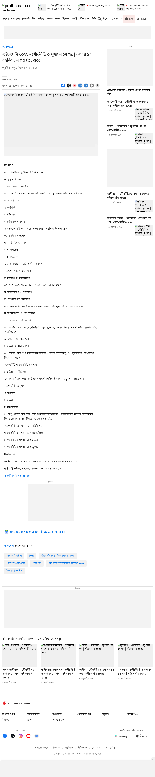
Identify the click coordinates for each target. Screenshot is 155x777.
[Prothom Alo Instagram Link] (22, 736)
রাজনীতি (26, 18)
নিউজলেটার (110, 747)
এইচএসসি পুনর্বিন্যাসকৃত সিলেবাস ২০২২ (66, 563)
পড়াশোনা (7, 47)
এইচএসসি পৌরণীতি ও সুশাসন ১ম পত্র (57, 556)
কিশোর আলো (33, 714)
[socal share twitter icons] (69, 87)
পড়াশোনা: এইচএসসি (16, 563)
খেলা (57, 18)
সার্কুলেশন (69, 747)
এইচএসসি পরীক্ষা (14, 556)
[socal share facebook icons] (63, 87)
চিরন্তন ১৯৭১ (133, 714)
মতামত (49, 18)
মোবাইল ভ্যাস (59, 720)
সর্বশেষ (5, 18)
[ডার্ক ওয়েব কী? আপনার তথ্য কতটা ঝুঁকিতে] (121, 7)
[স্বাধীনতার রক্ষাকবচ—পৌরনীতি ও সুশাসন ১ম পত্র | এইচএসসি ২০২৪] (58, 655)
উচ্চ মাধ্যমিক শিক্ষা (15, 571)
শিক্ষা (31, 556)
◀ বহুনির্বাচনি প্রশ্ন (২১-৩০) (17, 476)
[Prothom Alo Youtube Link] (30, 736)
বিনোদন (65, 18)
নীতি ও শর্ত (82, 747)
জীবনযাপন (84, 18)
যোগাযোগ (96, 747)
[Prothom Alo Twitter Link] (14, 736)
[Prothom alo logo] (16, 704)
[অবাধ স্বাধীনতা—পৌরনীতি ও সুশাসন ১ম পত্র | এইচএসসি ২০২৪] (19, 655)
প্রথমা (29, 720)
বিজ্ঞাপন (56, 747)
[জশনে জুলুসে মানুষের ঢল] (81, 7)
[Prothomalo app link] (121, 736)
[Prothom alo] (17, 7)
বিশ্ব (34, 18)
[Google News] (36, 736)
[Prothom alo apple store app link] (143, 736)
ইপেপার (5, 720)
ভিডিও (94, 18)
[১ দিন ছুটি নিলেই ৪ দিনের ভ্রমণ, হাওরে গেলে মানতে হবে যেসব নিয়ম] (42, 7)
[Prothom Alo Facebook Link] (6, 736)
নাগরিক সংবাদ (8, 714)
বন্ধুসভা (105, 714)
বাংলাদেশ (15, 18)
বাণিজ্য (41, 18)
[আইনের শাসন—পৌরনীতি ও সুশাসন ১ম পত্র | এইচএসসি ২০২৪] (144, 230)
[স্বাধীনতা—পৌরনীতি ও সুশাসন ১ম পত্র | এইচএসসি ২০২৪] (144, 206)
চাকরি (74, 18)
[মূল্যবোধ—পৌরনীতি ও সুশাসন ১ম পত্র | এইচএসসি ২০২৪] (135, 655)
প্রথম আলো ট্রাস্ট (84, 714)
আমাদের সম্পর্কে (41, 747)
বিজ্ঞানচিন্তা (57, 714)
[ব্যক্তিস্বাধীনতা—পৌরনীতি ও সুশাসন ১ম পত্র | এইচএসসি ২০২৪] (144, 114)
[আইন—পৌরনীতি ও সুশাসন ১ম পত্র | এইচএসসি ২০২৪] (144, 138)
